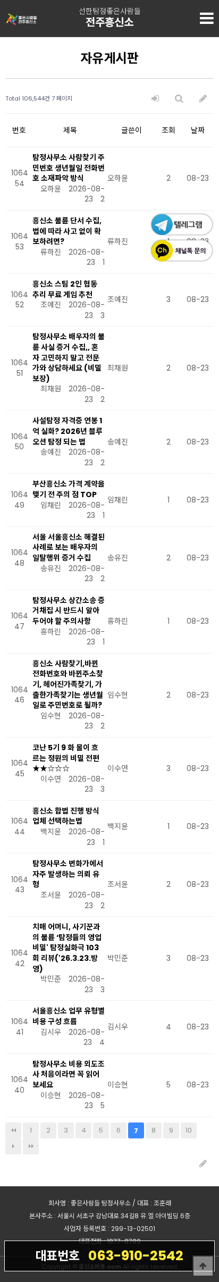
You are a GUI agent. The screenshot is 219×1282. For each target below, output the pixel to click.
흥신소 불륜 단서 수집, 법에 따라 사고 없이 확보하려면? (67, 231)
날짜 (198, 130)
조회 (168, 130)
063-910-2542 (109, 1255)
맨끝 (31, 1146)
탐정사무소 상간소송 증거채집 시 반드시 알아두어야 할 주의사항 (68, 610)
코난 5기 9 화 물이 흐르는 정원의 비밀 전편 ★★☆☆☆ (65, 758)
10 (189, 1130)
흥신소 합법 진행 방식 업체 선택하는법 (65, 816)
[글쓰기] (203, 98)
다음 (13, 1146)
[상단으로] (203, 1266)
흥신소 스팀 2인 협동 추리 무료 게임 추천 (64, 289)
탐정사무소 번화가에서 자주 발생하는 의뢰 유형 (67, 874)
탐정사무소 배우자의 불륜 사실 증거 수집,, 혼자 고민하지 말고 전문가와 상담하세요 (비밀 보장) (68, 357)
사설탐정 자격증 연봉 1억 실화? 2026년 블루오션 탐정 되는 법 (67, 431)
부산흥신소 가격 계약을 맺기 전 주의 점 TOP (68, 489)
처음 (13, 1130)
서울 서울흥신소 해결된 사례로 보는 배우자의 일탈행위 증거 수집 (68, 547)
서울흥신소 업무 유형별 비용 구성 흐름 (68, 1016)
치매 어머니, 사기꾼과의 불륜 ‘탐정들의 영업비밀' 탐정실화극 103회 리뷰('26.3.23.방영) (67, 947)
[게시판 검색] (179, 98)
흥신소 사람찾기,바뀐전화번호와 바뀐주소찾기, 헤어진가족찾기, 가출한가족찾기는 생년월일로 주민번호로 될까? (67, 684)
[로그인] (155, 98)
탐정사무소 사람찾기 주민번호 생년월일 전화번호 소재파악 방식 (68, 167)
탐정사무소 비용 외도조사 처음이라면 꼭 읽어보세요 (68, 1074)
